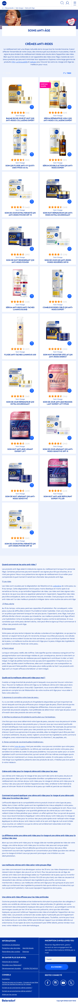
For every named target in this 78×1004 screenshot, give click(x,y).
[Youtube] (63, 983)
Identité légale (28, 948)
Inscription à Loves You (59, 941)
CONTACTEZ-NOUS (30, 968)
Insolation (6, 979)
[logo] (4, 3)
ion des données (11, 948)
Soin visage (19, 8)
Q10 (13, 62)
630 (21, 62)
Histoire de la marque (10, 962)
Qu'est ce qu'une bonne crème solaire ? (17, 991)
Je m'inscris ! (56, 967)
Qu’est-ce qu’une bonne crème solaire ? (17, 988)
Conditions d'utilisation (11, 945)
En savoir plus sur (14, 958)
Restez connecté (53, 975)
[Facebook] (48, 983)
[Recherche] (62, 3)
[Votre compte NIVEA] (67, 3)
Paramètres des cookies (11, 952)
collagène (57, 586)
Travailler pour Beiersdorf (11, 965)
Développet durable (11, 968)
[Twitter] (71, 983)
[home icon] (3, 8)
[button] (32, 107)
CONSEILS (6, 975)
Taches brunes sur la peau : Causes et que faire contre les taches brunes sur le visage (20, 983)
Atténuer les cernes (9, 994)
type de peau (19, 746)
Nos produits (9, 8)
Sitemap (25, 952)
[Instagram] (55, 983)
